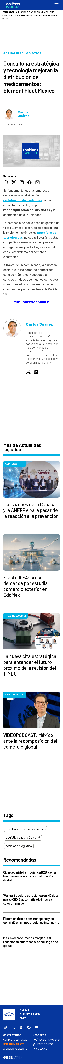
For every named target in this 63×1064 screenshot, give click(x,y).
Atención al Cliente (15, 1048)
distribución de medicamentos (26, 829)
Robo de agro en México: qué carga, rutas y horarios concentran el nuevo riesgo (30, 15)
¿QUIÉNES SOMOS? (43, 1044)
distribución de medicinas (22, 200)
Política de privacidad (46, 1039)
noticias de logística (19, 846)
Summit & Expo (30, 1014)
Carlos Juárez (23, 114)
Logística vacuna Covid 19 (23, 837)
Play (23, 1018)
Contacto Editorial (15, 1039)
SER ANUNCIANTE (13, 1044)
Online (24, 1010)
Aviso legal (40, 1048)
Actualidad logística (22, 53)
